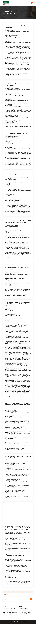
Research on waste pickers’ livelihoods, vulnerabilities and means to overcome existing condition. (18, 221)
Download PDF (6, 594)
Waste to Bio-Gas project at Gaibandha (15, 174)
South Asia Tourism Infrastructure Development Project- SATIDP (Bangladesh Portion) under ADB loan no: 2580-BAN (18, 304)
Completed (18, 17)
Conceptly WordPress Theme (23, 621)
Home (4, 13)
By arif (14, 17)
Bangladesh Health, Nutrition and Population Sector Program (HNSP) (18, 26)
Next (28, 584)
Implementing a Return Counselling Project (16, 133)
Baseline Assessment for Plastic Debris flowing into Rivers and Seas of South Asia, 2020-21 (18, 457)
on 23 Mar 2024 (9, 17)
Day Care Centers (9, 264)
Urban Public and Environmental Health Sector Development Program (18, 84)
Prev (8, 584)
